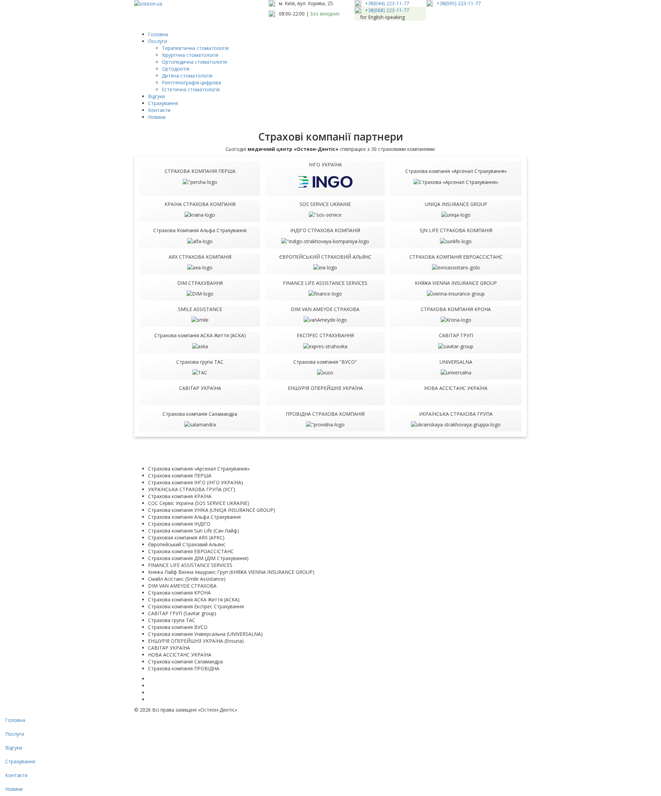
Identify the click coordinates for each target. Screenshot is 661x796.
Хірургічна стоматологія (190, 55)
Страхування (163, 103)
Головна (158, 34)
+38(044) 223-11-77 (387, 3)
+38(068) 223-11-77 (387, 10)
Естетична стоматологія (191, 89)
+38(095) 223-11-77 (459, 3)
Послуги (157, 41)
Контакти (159, 110)
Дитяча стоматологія (187, 75)
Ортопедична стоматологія (194, 62)
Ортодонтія (175, 68)
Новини (157, 117)
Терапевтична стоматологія (195, 48)
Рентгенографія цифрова (191, 82)
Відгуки (156, 96)
